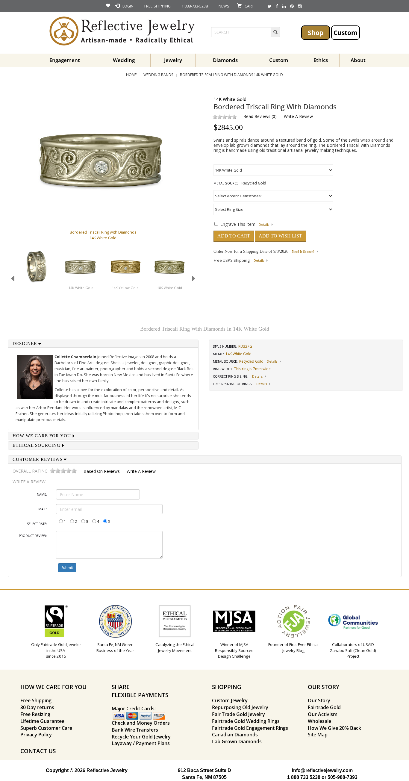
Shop (315, 32)
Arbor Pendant (49, 407)
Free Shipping (35, 700)
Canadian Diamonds (235, 734)
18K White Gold (169, 287)
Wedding (124, 60)
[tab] (103, 343)
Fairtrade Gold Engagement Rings (250, 728)
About (358, 60)
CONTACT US (38, 751)
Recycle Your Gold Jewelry (141, 736)
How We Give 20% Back (334, 728)
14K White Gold (81, 287)
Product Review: (33, 536)
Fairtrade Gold (324, 707)
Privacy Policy (36, 734)
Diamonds (225, 60)
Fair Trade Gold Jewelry (238, 714)
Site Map (318, 734)
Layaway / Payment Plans (141, 743)
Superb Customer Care (46, 728)
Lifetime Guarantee (42, 721)
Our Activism (322, 714)
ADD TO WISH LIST (280, 235)
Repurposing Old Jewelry (240, 707)
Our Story (319, 700)
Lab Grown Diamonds (237, 741)
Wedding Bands (158, 74)
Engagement (64, 60)
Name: (42, 494)
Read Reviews (256, 116)
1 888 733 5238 (303, 777)
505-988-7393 (343, 777)
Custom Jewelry (230, 700)
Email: (42, 509)
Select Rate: (37, 524)
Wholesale (319, 721)
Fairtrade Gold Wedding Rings (246, 721)
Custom (346, 32)
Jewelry (173, 60)
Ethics (320, 60)
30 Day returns (37, 707)
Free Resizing (35, 714)
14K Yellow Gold (125, 287)
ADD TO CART (233, 235)
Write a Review (298, 116)
